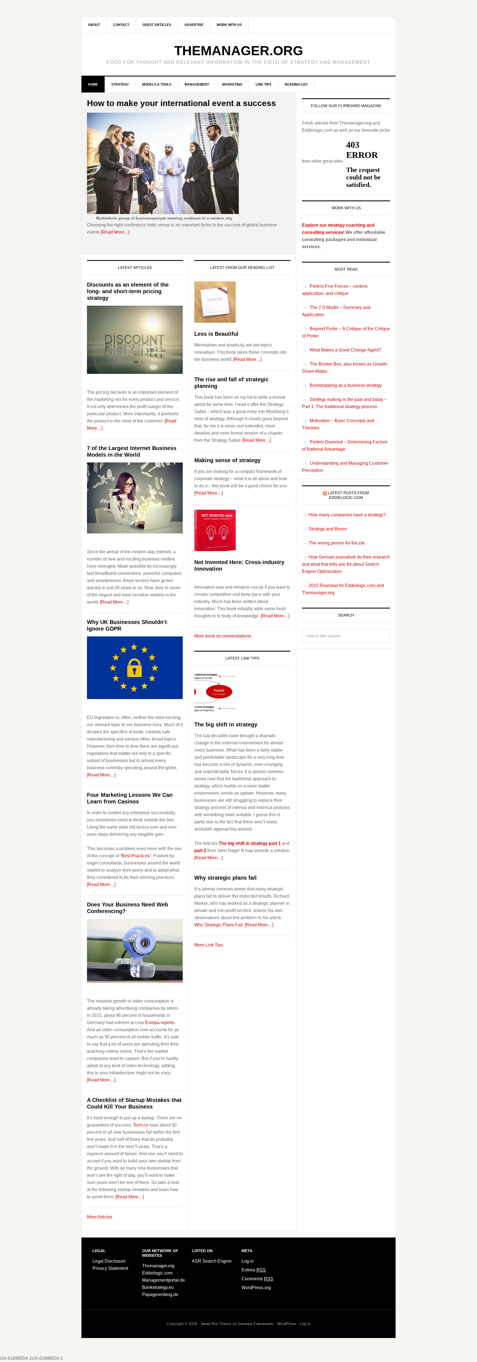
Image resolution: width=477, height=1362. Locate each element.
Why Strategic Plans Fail (218, 924)
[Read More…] (115, 232)
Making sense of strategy (227, 460)
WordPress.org (256, 1287)
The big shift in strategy (225, 724)
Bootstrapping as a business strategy (346, 385)
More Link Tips (208, 945)
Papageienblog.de (160, 1294)
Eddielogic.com (157, 1273)
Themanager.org (238, 50)
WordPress (286, 1323)
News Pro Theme (216, 1323)
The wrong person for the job (337, 543)
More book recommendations (222, 636)
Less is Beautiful (216, 334)
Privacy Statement (110, 1268)
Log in (248, 1261)
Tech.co (140, 1125)
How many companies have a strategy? (347, 514)
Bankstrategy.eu (158, 1287)
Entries (254, 1270)
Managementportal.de (163, 1280)
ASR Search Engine (212, 1261)
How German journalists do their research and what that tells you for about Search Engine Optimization (346, 564)
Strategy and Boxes (328, 529)
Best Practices (135, 855)
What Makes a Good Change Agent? (345, 350)
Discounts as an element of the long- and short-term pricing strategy (128, 291)
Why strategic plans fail (225, 878)
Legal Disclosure (109, 1261)
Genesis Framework (255, 1323)
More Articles (99, 1217)
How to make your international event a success (181, 103)
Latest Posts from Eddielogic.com (348, 495)
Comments (257, 1278)
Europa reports (159, 1022)
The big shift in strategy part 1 (250, 843)
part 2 (200, 850)
